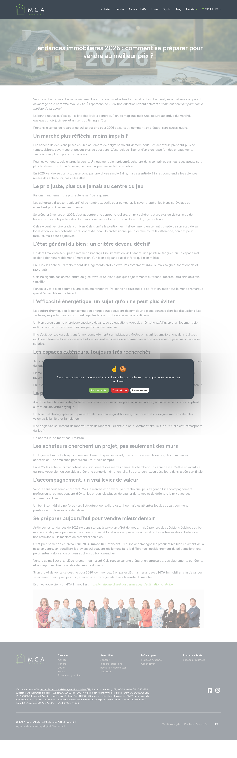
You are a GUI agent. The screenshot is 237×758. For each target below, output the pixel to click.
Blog (178, 9)
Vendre (120, 9)
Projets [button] (190, 9)
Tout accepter (99, 390)
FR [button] (217, 9)
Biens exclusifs (137, 9)
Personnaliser (140, 390)
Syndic (167, 9)
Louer (154, 9)
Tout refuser (119, 390)
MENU (208, 9)
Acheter (105, 9)
